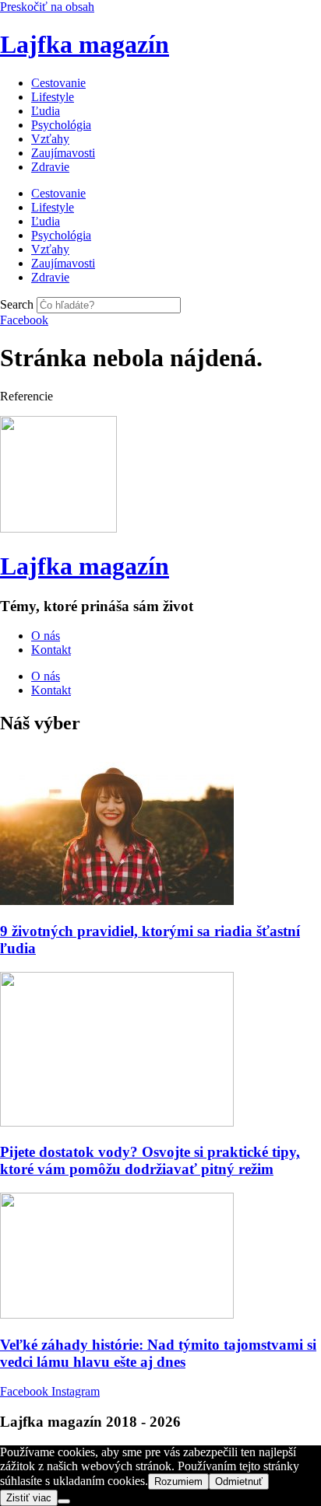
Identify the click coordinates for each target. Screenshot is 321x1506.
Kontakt (51, 649)
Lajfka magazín (84, 44)
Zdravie (50, 166)
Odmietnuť (239, 1481)
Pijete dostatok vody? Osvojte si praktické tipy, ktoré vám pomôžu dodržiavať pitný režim (150, 1160)
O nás (45, 635)
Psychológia (61, 124)
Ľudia (45, 110)
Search (17, 304)
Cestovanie (58, 82)
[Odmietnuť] (64, 1501)
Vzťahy (50, 138)
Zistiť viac (28, 1498)
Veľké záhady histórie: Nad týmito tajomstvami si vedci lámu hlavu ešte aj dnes (158, 1353)
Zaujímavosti (63, 152)
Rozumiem (178, 1481)
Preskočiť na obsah (47, 6)
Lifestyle (52, 96)
